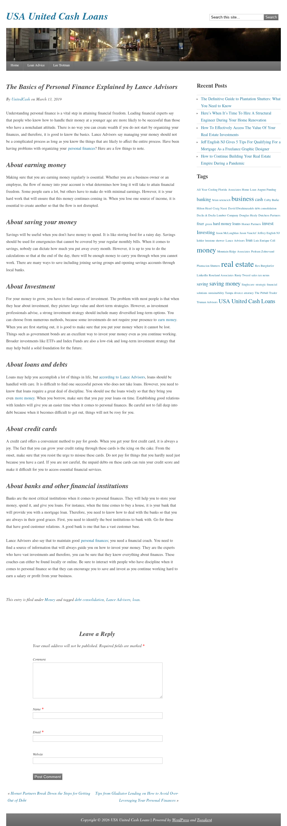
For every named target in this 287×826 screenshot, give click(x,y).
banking (204, 199)
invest (268, 223)
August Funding (266, 189)
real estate (237, 263)
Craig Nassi (220, 208)
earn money (167, 319)
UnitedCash (20, 99)
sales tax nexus (260, 275)
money (206, 249)
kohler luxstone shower (210, 240)
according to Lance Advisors (122, 377)
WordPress (180, 819)
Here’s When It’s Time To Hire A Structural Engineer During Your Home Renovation (236, 116)
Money (50, 599)
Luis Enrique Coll (264, 240)
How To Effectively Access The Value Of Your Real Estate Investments (238, 131)
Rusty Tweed (242, 275)
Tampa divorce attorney (239, 293)
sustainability (216, 293)
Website (38, 754)
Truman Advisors (207, 302)
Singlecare (248, 284)
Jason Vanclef (248, 233)
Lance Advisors (118, 599)
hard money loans (226, 223)
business (243, 198)
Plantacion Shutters (208, 266)
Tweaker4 (204, 819)
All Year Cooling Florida (212, 189)
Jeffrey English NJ (269, 233)
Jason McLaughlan (227, 233)
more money (24, 398)
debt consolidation (89, 599)
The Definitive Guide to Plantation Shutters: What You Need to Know (241, 102)
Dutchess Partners (269, 215)
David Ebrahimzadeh (241, 208)
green (208, 224)
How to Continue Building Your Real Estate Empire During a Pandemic (236, 159)
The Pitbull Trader (266, 293)
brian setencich (221, 200)
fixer (200, 223)
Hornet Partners (251, 224)
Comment (39, 659)
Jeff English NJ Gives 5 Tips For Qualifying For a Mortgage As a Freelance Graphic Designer (241, 145)
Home (15, 65)
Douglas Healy (248, 215)
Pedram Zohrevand (262, 251)
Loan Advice (36, 65)
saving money (224, 283)
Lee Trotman (61, 65)
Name (37, 709)
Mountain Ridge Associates (233, 251)
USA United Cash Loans (57, 16)
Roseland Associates (221, 275)
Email (37, 732)
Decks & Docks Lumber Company (217, 215)
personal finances (81, 148)
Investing (206, 232)
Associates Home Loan (242, 189)
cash (259, 199)
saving (202, 284)
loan (136, 599)
